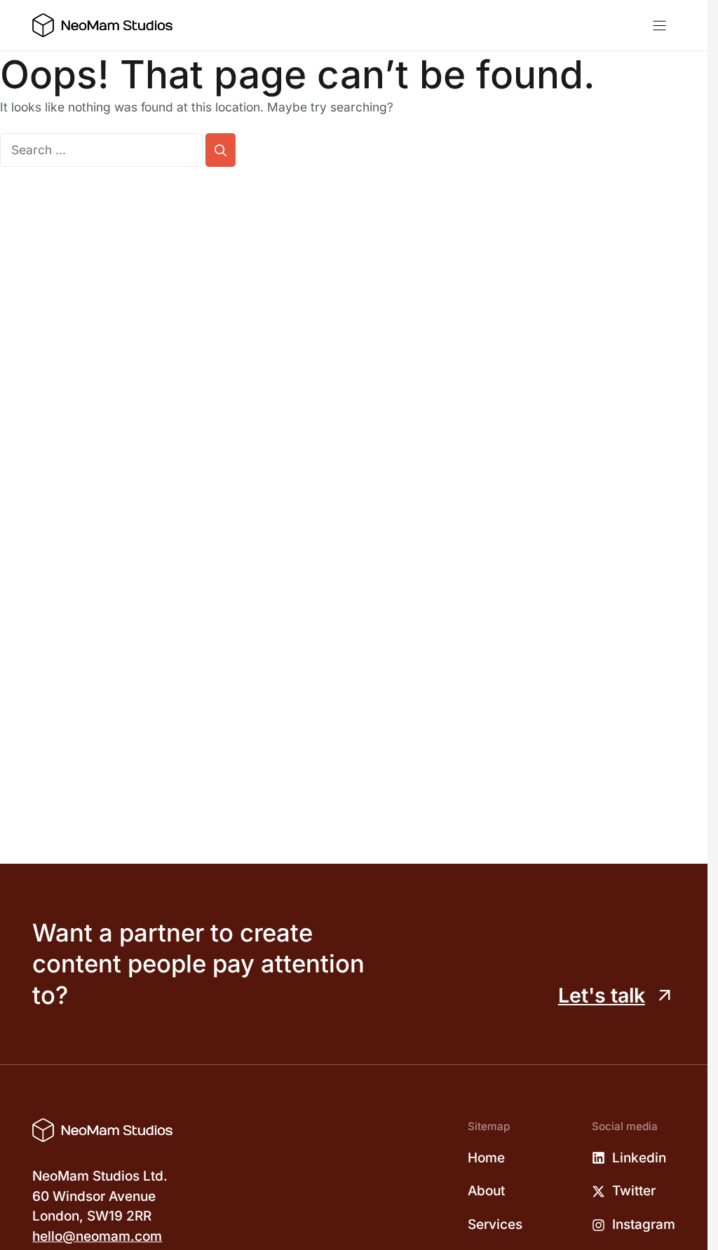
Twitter (634, 1191)
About (486, 1191)
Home (486, 1158)
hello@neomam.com (97, 1236)
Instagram (643, 1224)
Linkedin (639, 1158)
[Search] (220, 150)
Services (495, 1224)
